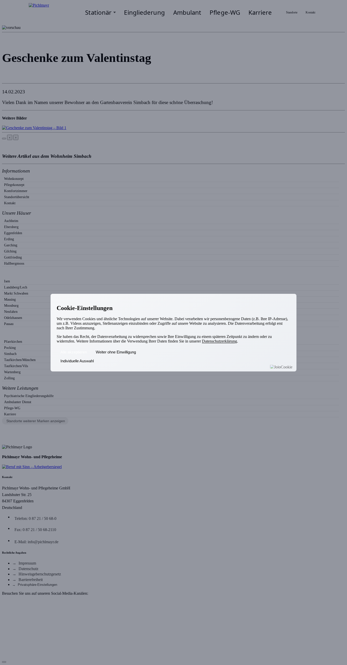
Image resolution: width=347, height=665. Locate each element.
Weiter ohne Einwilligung (116, 352)
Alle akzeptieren (73, 352)
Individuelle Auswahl (77, 361)
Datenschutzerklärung (219, 341)
